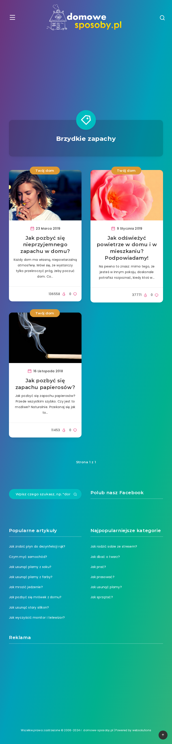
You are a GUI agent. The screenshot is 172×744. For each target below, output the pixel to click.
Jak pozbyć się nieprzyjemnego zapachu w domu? (45, 244)
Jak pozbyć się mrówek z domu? (35, 597)
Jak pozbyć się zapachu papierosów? (45, 384)
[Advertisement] (86, 68)
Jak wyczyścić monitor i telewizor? (37, 617)
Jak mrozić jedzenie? (26, 587)
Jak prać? (98, 567)
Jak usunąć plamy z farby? (31, 577)
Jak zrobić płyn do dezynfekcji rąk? (37, 546)
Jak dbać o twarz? (105, 557)
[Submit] (75, 494)
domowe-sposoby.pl (98, 730)
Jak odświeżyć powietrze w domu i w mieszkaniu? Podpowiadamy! (127, 248)
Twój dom (44, 170)
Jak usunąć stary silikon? (29, 607)
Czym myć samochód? (28, 557)
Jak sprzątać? (101, 597)
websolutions (141, 730)
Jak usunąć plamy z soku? (30, 567)
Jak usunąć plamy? (106, 587)
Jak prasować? (102, 577)
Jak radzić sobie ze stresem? (113, 546)
